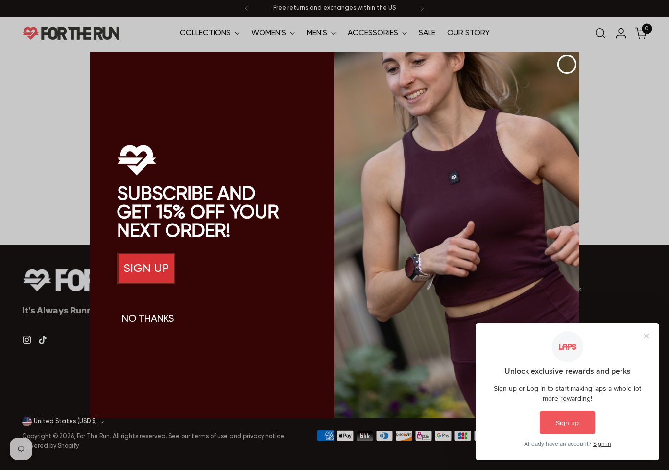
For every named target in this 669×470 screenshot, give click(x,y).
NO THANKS (148, 319)
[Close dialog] (566, 64)
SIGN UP (146, 268)
